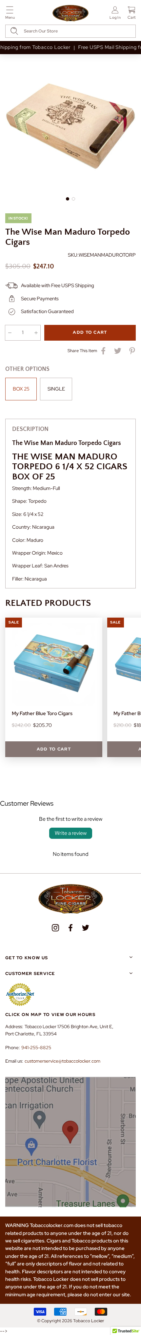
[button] (10, 14)
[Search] (14, 31)
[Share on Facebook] (103, 350)
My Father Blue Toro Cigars (42, 713)
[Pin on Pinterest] (132, 350)
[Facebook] (70, 927)
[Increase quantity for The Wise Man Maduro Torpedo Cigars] (35, 333)
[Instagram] (55, 927)
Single (56, 389)
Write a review (71, 833)
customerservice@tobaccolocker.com (62, 1061)
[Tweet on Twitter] (117, 350)
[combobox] (70, 31)
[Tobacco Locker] (70, 13)
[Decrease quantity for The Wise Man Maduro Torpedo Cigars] (9, 333)
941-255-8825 (36, 1047)
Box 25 (21, 389)
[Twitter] (85, 927)
